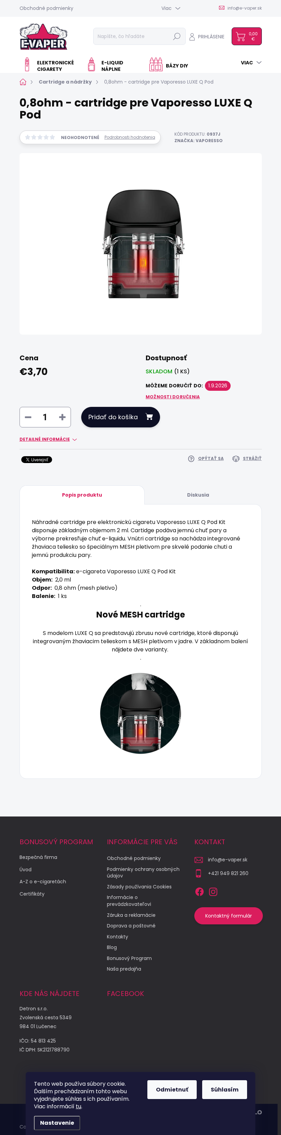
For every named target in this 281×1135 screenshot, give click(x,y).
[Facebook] (199, 890)
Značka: (198, 141)
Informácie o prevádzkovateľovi (129, 901)
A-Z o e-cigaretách (43, 881)
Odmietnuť (172, 1090)
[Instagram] (213, 890)
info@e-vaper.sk (227, 859)
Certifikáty (32, 893)
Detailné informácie (45, 439)
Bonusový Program (129, 958)
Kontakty (117, 936)
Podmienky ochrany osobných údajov (143, 873)
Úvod (26, 869)
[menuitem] (50, 66)
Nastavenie (57, 1123)
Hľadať (177, 36)
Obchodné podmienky (46, 8)
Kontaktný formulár (228, 915)
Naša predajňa (124, 968)
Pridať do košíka (113, 417)
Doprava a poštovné (131, 925)
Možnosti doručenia (173, 397)
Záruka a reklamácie (131, 915)
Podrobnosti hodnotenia (130, 137)
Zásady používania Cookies (139, 886)
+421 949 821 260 (228, 873)
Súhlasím (225, 1090)
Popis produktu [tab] (82, 494)
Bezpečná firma (38, 857)
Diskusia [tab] (198, 494)
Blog (112, 947)
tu (78, 1106)
